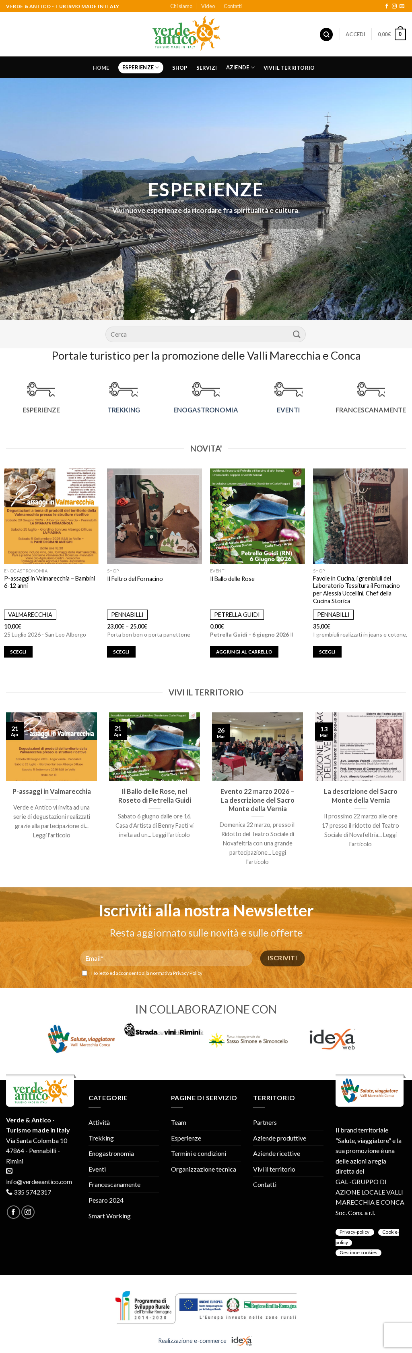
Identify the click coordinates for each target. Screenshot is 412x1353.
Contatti (233, 6)
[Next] (393, 199)
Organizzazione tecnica (203, 1169)
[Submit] (297, 334)
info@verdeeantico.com (39, 1181)
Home (101, 68)
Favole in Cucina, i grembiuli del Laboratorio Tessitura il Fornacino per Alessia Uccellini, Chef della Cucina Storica (356, 589)
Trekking (101, 1138)
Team (178, 1122)
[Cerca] (326, 34)
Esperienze (138, 67)
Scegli (18, 651)
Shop (179, 68)
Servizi (206, 68)
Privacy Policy (187, 973)
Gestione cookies (358, 1252)
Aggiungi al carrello (244, 651)
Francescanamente (114, 1184)
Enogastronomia (111, 1153)
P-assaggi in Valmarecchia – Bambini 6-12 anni (49, 582)
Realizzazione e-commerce (193, 1340)
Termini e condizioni (198, 1153)
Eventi (97, 1169)
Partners (265, 1122)
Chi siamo (181, 6)
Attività (99, 1122)
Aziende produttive (279, 1138)
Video (208, 6)
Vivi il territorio (289, 68)
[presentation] (30, 1039)
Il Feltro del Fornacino (135, 578)
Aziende (237, 67)
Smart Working (110, 1216)
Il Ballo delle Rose (232, 578)
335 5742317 (32, 1192)
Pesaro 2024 (106, 1200)
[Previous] (18, 199)
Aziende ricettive (276, 1153)
